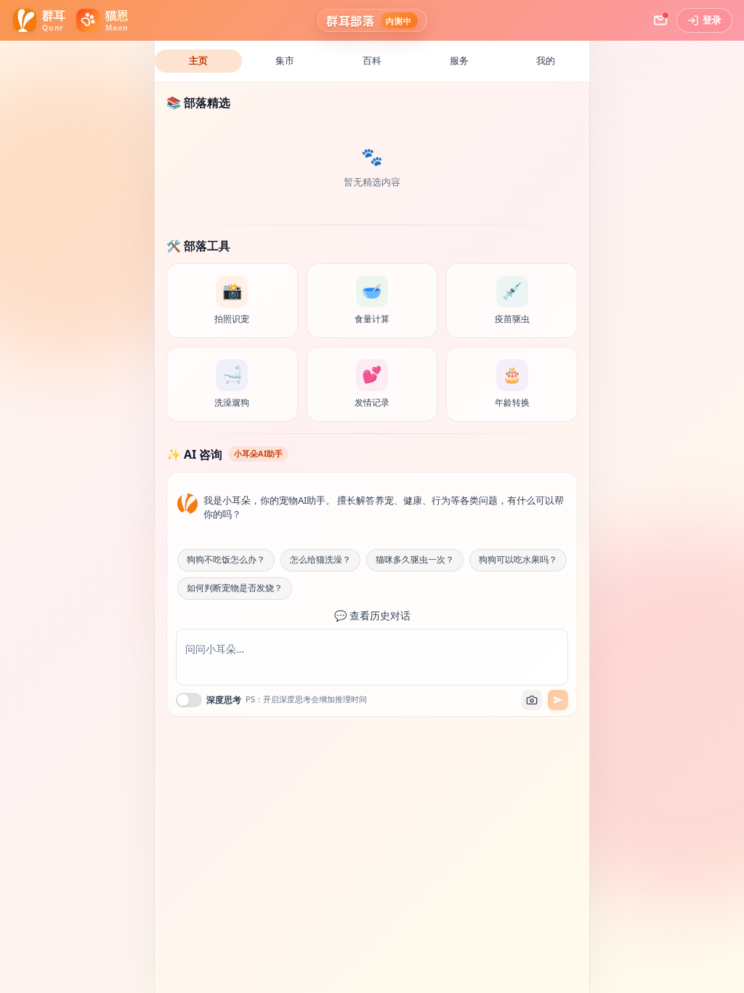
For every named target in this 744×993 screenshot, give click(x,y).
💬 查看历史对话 (372, 616)
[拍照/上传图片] (532, 700)
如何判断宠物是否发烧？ (235, 588)
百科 (372, 60)
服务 (459, 60)
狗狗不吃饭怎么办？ (226, 560)
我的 (545, 60)
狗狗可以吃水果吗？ (518, 560)
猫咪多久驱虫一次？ (415, 560)
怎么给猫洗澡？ (320, 560)
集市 (284, 60)
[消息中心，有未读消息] (660, 20)
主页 (198, 60)
